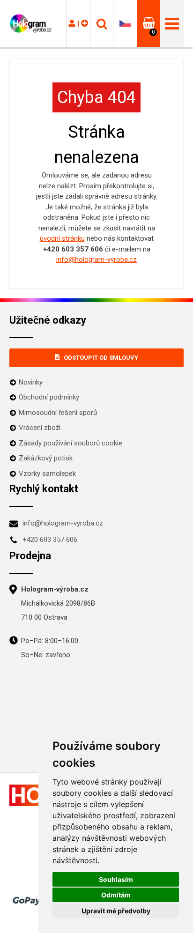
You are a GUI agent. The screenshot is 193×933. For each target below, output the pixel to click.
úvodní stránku (62, 238)
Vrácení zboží (39, 427)
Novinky (31, 382)
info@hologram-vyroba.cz (96, 259)
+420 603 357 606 (49, 539)
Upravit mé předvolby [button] (116, 911)
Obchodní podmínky (49, 397)
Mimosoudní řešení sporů (58, 412)
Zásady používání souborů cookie (70, 443)
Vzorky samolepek (47, 473)
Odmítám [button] (116, 895)
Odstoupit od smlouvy (101, 357)
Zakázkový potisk (46, 458)
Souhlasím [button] (116, 879)
